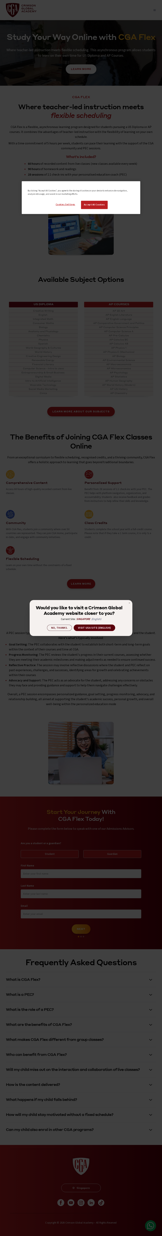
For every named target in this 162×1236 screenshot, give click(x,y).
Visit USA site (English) (94, 628)
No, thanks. (59, 628)
